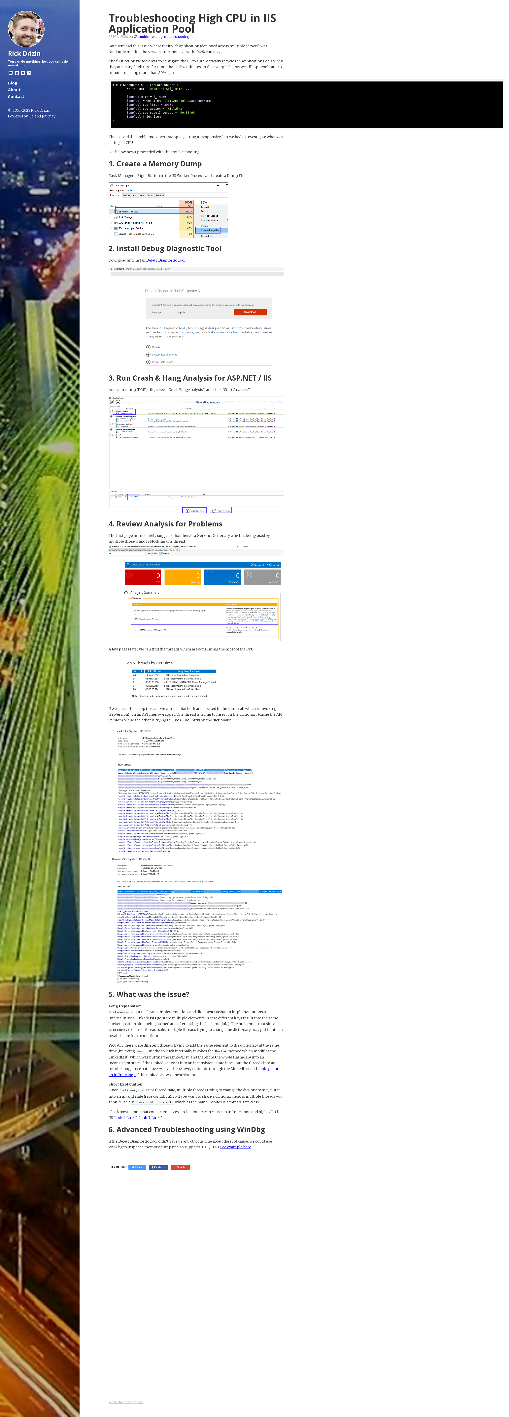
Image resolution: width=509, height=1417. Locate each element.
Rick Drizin (41, 110)
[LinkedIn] (10, 73)
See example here (235, 1147)
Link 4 (157, 1117)
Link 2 (132, 1117)
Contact (16, 96)
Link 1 (119, 1117)
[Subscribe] (29, 73)
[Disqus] (307, 1232)
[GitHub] (16, 73)
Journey (48, 116)
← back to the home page (126, 1402)
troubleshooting (176, 37)
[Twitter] (23, 73)
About (14, 89)
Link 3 (144, 1117)
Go (31, 116)
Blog (12, 83)
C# (135, 37)
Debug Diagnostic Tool (166, 260)
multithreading (151, 37)
